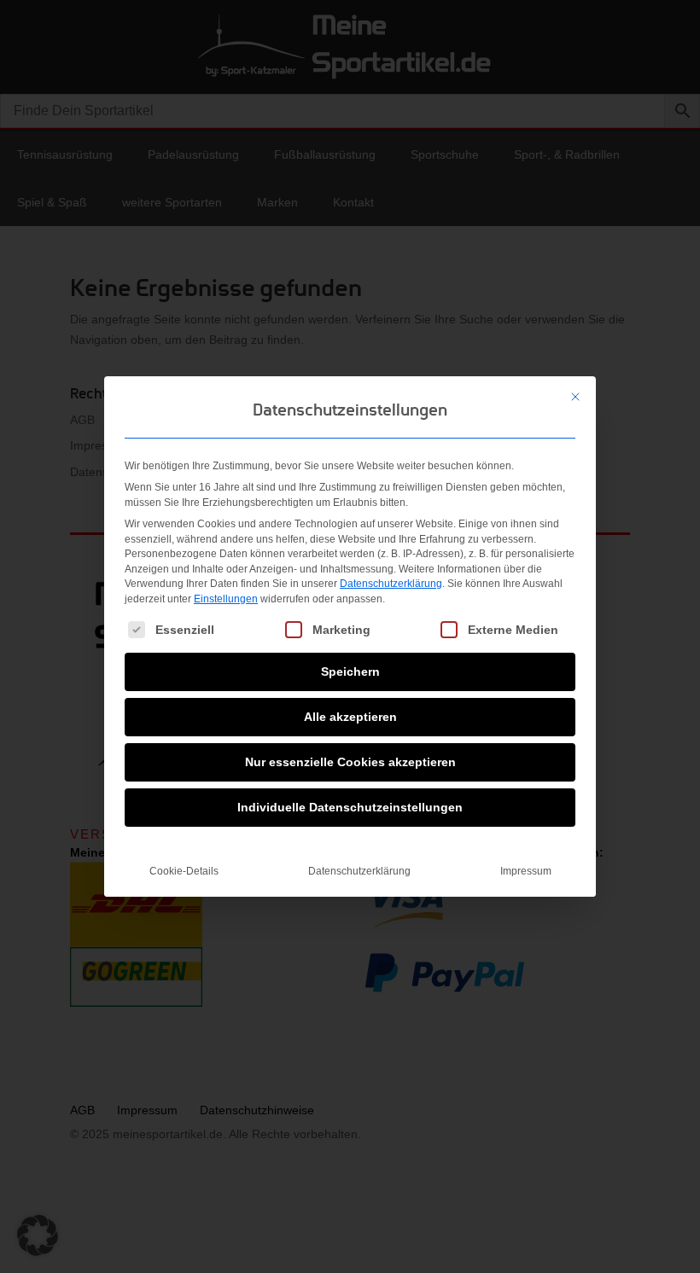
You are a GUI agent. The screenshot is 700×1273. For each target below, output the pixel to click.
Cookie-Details (184, 871)
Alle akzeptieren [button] (350, 717)
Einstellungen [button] (226, 599)
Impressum (525, 871)
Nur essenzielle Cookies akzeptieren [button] (350, 762)
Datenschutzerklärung (391, 584)
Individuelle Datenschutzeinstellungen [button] (350, 807)
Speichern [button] (350, 671)
